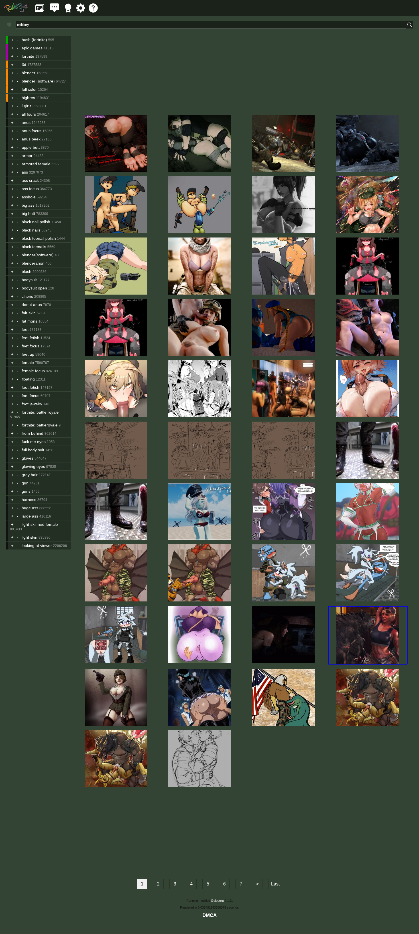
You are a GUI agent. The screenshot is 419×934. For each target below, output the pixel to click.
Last (275, 883)
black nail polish (36, 222)
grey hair (30, 474)
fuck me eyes (34, 441)
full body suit (33, 450)
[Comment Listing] (54, 11)
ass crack (30, 180)
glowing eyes (33, 466)
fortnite (28, 56)
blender (28, 73)
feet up (28, 354)
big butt (28, 213)
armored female (36, 164)
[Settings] (80, 11)
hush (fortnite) (34, 39)
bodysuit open (34, 288)
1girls (26, 106)
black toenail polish (39, 238)
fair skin (29, 313)
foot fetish (30, 387)
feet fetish (30, 337)
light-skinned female (40, 524)
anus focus (31, 130)
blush (26, 271)
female (28, 362)
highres (28, 97)
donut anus (32, 304)
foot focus (30, 395)
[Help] (93, 11)
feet (25, 329)
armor (27, 155)
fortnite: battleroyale (40, 425)
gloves (27, 458)
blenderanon (34, 263)
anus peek (31, 139)
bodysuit (29, 279)
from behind (32, 433)
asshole (29, 197)
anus (26, 122)
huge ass (30, 508)
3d (24, 64)
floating (28, 379)
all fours (29, 114)
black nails (31, 230)
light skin (29, 537)
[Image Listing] (39, 11)
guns (26, 491)
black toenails (34, 246)
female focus (33, 371)
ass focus (30, 188)
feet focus (30, 346)
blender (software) (38, 81)
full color (29, 89)
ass (25, 172)
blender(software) (38, 255)
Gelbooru (217, 900)
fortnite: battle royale (40, 412)
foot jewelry (32, 404)
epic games (32, 48)
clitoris (27, 296)
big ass (28, 205)
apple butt (31, 147)
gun (25, 483)
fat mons (29, 321)
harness (29, 499)
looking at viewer (37, 545)
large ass (30, 516)
